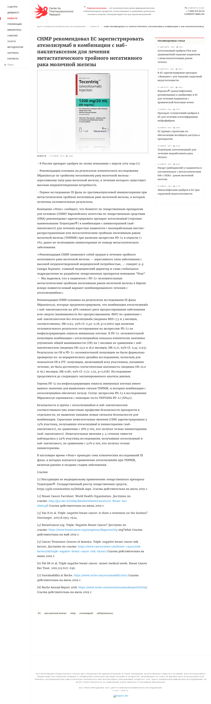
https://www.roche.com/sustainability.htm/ (101, 575)
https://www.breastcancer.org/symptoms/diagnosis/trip (83, 529)
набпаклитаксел (105, 613)
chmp (72, 613)
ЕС (39, 613)
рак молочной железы (55, 613)
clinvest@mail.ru (194, 14)
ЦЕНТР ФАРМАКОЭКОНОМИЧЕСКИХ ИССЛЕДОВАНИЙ (61, 26)
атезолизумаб (86, 613)
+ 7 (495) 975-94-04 (195, 11)
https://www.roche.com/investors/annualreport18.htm (112, 587)
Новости (94, 26)
